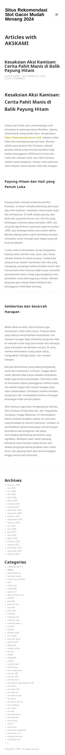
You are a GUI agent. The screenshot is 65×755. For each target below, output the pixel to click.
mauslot (11, 626)
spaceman (12, 727)
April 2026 (11, 497)
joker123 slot (13, 604)
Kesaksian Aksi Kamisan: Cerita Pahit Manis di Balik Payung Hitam (32, 66)
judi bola (11, 607)
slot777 (10, 724)
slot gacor (11, 699)
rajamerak (11, 645)
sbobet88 (11, 658)
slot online (12, 708)
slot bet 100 (12, 673)
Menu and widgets (57, 17)
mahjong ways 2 (14, 623)
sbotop (10, 661)
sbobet (10, 655)
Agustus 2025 (13, 523)
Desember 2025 (14, 510)
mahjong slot (13, 617)
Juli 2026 (11, 488)
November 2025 (14, 513)
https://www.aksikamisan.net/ (23, 137)
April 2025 (11, 535)
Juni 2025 (11, 529)
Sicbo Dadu (12, 667)
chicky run (12, 585)
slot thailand (12, 717)
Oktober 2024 (13, 554)
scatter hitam (13, 664)
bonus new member (16, 579)
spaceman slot (14, 733)
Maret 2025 (12, 538)
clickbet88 (12, 589)
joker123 (11, 601)
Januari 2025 (13, 545)
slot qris (11, 711)
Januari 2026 (13, 507)
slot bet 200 (12, 677)
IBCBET (11, 598)
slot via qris (12, 721)
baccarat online (14, 576)
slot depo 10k (13, 689)
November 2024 (14, 551)
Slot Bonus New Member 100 (20, 683)
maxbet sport (13, 633)
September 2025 (14, 519)
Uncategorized (13, 739)
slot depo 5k (12, 692)
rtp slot (10, 651)
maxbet (10, 629)
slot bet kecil (13, 680)
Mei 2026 (11, 494)
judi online (11, 611)
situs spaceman (14, 670)
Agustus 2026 (13, 485)
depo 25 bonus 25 (15, 595)
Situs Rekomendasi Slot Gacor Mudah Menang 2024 (26, 14)
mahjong (11, 614)
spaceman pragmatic (16, 730)
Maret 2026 (12, 501)
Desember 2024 (14, 548)
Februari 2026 (13, 504)
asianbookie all (14, 573)
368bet (10, 570)
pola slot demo (14, 639)
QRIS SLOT (12, 642)
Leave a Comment (15, 79)
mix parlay (12, 636)
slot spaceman (14, 714)
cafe (9, 582)
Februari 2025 (13, 541)
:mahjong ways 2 (15, 567)
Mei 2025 (11, 532)
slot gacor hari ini (15, 702)
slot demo (11, 686)
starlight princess (15, 736)
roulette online (13, 648)
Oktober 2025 (13, 516)
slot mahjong (13, 705)
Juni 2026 (11, 491)
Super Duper (12, 76)
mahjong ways (13, 620)
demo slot (11, 592)
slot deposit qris (14, 695)
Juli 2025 (11, 526)
